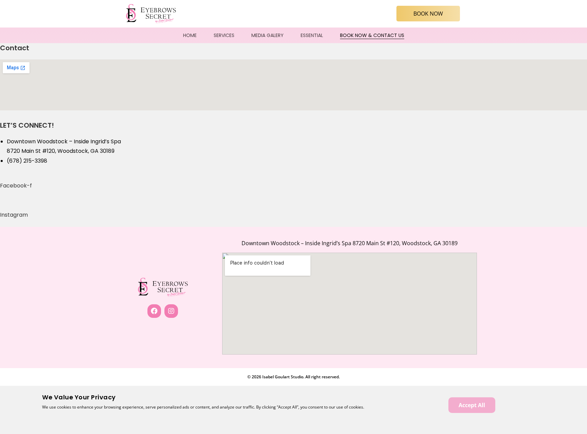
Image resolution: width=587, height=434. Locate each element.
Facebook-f (16, 185)
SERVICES (224, 35)
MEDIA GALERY (267, 35)
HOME (190, 35)
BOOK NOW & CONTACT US (372, 35)
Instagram (14, 215)
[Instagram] (171, 311)
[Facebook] (154, 311)
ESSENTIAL (312, 35)
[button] (428, 13)
